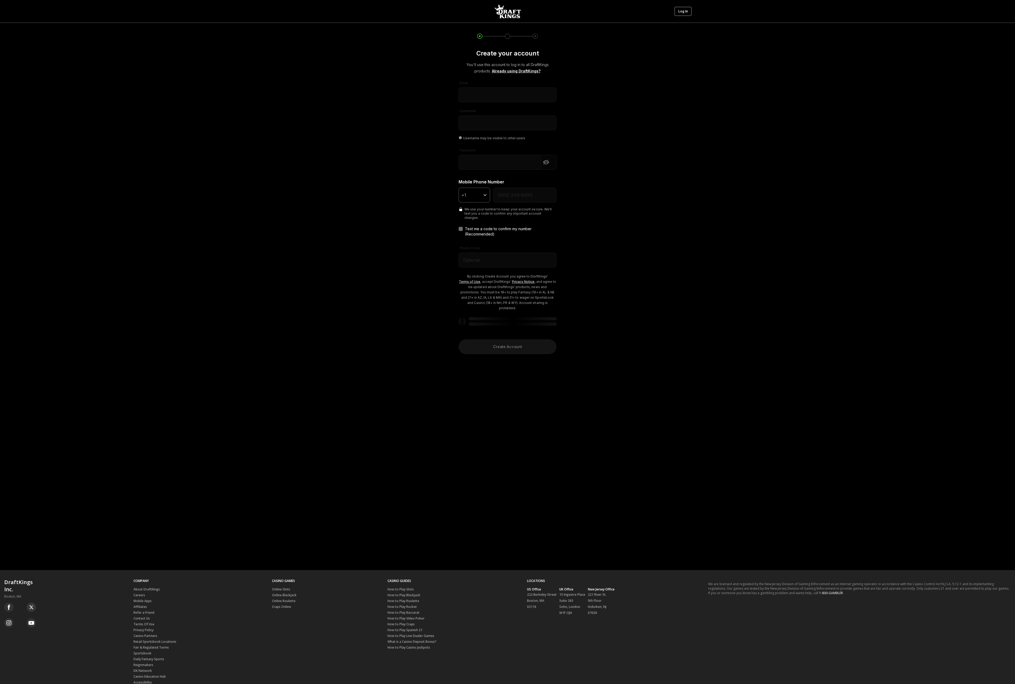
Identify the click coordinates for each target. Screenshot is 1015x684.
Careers (139, 595)
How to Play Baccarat (403, 612)
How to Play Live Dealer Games (410, 636)
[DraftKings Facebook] (8, 607)
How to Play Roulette (403, 601)
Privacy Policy (143, 630)
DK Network (142, 670)
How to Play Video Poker (406, 618)
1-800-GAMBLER (831, 593)
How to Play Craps (401, 624)
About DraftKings (146, 589)
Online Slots (281, 589)
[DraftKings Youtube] (31, 622)
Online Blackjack (284, 595)
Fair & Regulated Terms (151, 647)
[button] (683, 11)
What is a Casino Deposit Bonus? (411, 641)
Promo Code (470, 248)
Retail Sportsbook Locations (154, 641)
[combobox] (507, 91)
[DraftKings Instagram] (8, 622)
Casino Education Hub (149, 676)
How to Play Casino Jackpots (408, 647)
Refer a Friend (143, 612)
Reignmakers (143, 665)
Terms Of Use (143, 624)
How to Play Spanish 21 (404, 630)
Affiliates (140, 606)
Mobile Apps (142, 601)
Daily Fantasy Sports (148, 659)
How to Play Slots (400, 589)
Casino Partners (145, 636)
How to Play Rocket (402, 606)
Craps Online (281, 606)
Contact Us (141, 618)
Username (468, 111)
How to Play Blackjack (403, 595)
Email (464, 83)
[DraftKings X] (31, 607)
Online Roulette (284, 601)
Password (467, 150)
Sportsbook (142, 653)
